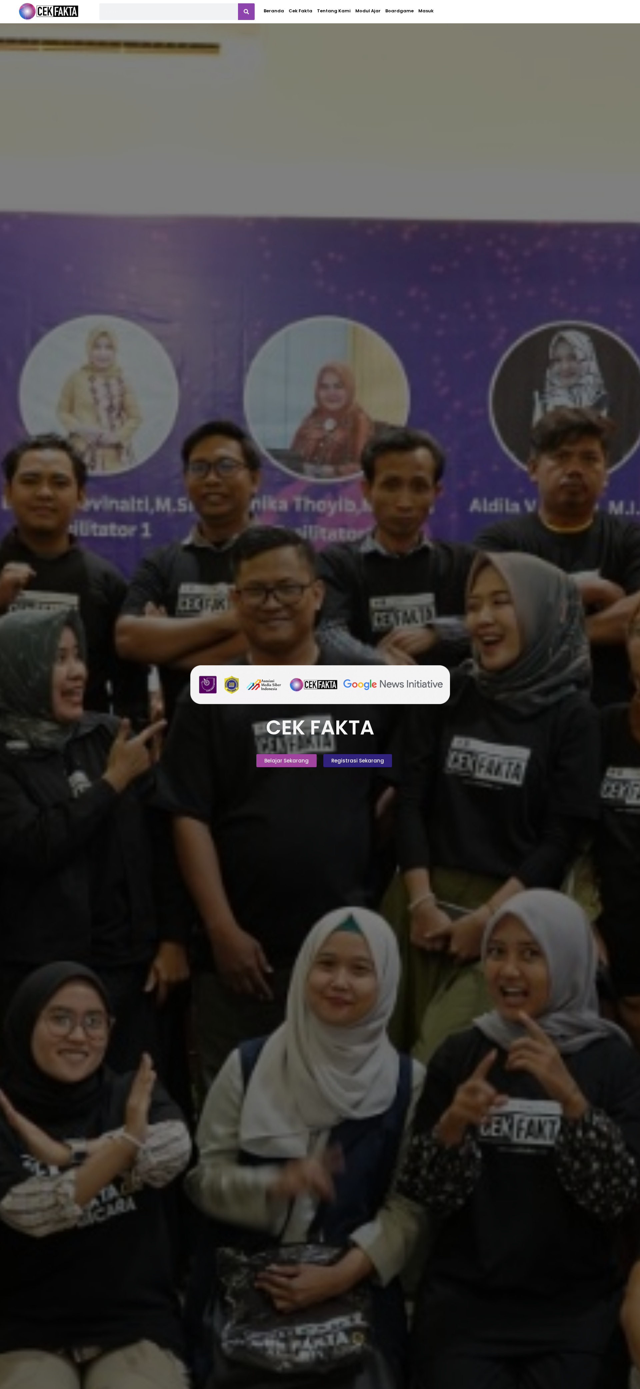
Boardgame (399, 11)
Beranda (274, 11)
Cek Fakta (300, 11)
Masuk (426, 11)
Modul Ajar (368, 11)
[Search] (246, 11)
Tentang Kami (334, 11)
